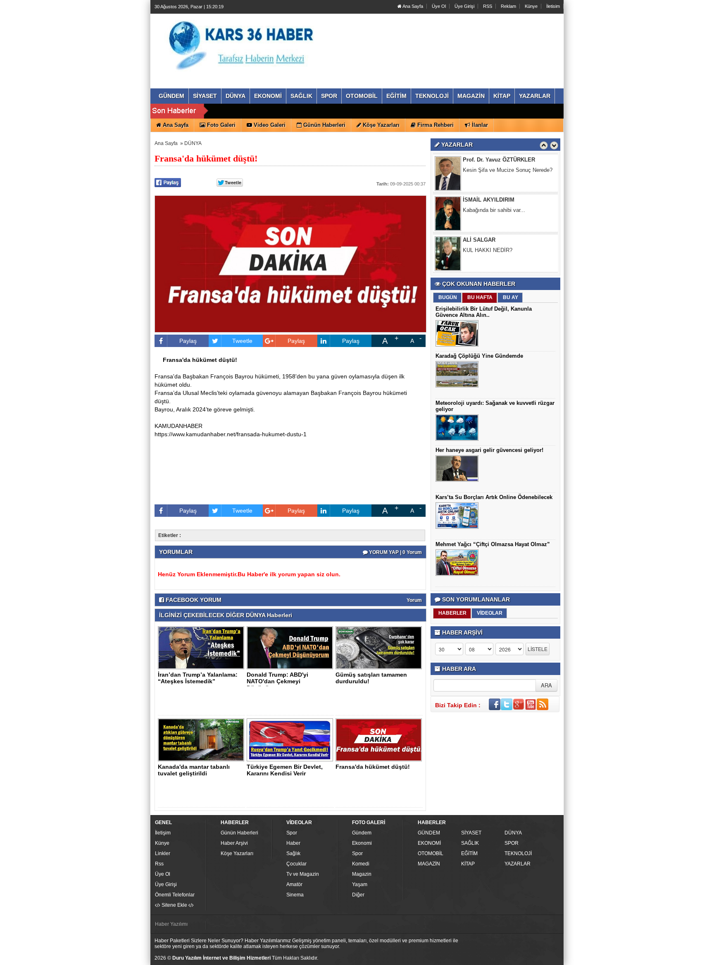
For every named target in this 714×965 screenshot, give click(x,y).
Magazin (361, 874)
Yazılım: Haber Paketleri (512, 958)
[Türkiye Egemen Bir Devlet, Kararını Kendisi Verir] (291, 739)
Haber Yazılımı (171, 924)
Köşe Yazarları (237, 853)
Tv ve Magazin (302, 874)
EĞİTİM (469, 853)
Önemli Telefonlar (175, 895)
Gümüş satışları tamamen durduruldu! (371, 678)
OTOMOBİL (430, 853)
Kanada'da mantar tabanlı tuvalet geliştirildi (194, 770)
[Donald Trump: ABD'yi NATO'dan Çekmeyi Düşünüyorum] (291, 647)
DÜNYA (193, 143)
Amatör (294, 884)
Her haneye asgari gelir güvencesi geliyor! (489, 450)
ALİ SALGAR (479, 240)
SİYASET (471, 833)
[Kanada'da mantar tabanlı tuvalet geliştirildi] (202, 739)
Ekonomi (362, 843)
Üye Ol (439, 6)
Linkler (162, 853)
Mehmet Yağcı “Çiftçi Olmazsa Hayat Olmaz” (493, 544)
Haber (293, 843)
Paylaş (188, 341)
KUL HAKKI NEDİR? (487, 250)
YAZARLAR (518, 864)
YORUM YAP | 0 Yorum (395, 552)
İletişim (163, 833)
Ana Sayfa (412, 6)
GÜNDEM (429, 833)
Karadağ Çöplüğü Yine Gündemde (479, 356)
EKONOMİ (429, 843)
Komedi (360, 864)
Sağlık (293, 853)
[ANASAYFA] (245, 42)
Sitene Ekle (174, 905)
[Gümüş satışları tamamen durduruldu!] (380, 647)
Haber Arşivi (234, 843)
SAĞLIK (470, 843)
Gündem (361, 833)
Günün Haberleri (239, 833)
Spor (291, 833)
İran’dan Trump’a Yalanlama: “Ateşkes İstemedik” (198, 678)
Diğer (358, 895)
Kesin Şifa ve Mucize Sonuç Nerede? (507, 170)
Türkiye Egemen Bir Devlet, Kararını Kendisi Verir (285, 770)
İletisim (553, 6)
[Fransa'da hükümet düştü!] (380, 739)
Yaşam (359, 884)
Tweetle (242, 341)
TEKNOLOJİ (518, 853)
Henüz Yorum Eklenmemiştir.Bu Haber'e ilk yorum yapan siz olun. (249, 574)
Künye (531, 6)
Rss (159, 864)
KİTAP (468, 864)
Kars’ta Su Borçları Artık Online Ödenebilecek (494, 497)
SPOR (512, 843)
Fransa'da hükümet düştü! (373, 766)
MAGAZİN (429, 864)
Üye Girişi (464, 6)
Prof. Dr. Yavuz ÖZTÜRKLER (499, 160)
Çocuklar (296, 864)
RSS (487, 6)
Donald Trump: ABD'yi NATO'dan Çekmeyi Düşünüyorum (277, 681)
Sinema (295, 895)
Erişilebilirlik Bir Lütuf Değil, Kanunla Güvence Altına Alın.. (484, 312)
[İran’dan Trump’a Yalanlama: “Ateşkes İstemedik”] (202, 647)
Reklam (508, 6)
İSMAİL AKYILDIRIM (488, 200)
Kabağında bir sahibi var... (494, 210)
